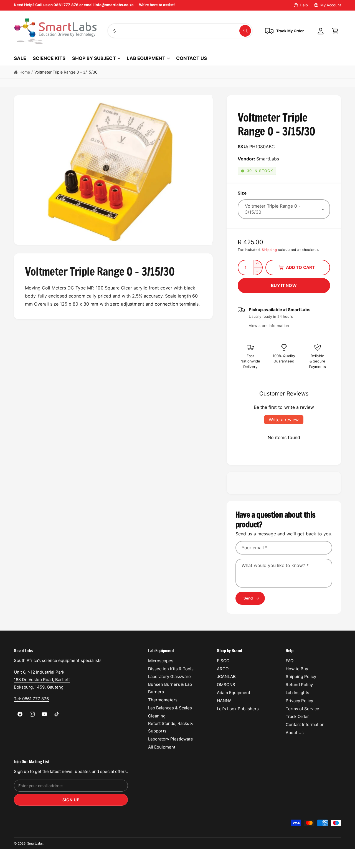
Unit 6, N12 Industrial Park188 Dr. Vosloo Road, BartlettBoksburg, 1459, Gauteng (42, 679)
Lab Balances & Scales (170, 708)
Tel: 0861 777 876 (31, 698)
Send (248, 598)
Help (304, 5)
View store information (269, 325)
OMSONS (226, 684)
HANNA (224, 700)
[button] (335, 31)
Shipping (269, 250)
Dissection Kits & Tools (171, 668)
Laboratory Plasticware (170, 739)
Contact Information (305, 724)
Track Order (297, 716)
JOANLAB (226, 676)
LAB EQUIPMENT (146, 58)
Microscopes (160, 660)
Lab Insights (297, 692)
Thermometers (163, 699)
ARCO (223, 668)
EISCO (223, 660)
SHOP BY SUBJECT (94, 58)
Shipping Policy (301, 676)
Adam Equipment (233, 692)
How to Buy (297, 668)
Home (24, 72)
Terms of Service (302, 708)
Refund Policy (299, 684)
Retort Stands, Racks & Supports (170, 727)
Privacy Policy (299, 700)
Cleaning (157, 716)
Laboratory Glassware (169, 676)
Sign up (71, 799)
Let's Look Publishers (238, 708)
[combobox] (180, 31)
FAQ (289, 660)
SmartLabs (35, 843)
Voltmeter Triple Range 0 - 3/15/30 (66, 72)
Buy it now (284, 285)
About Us (295, 732)
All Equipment (161, 747)
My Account (330, 5)
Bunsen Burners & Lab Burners (170, 688)
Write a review (284, 419)
